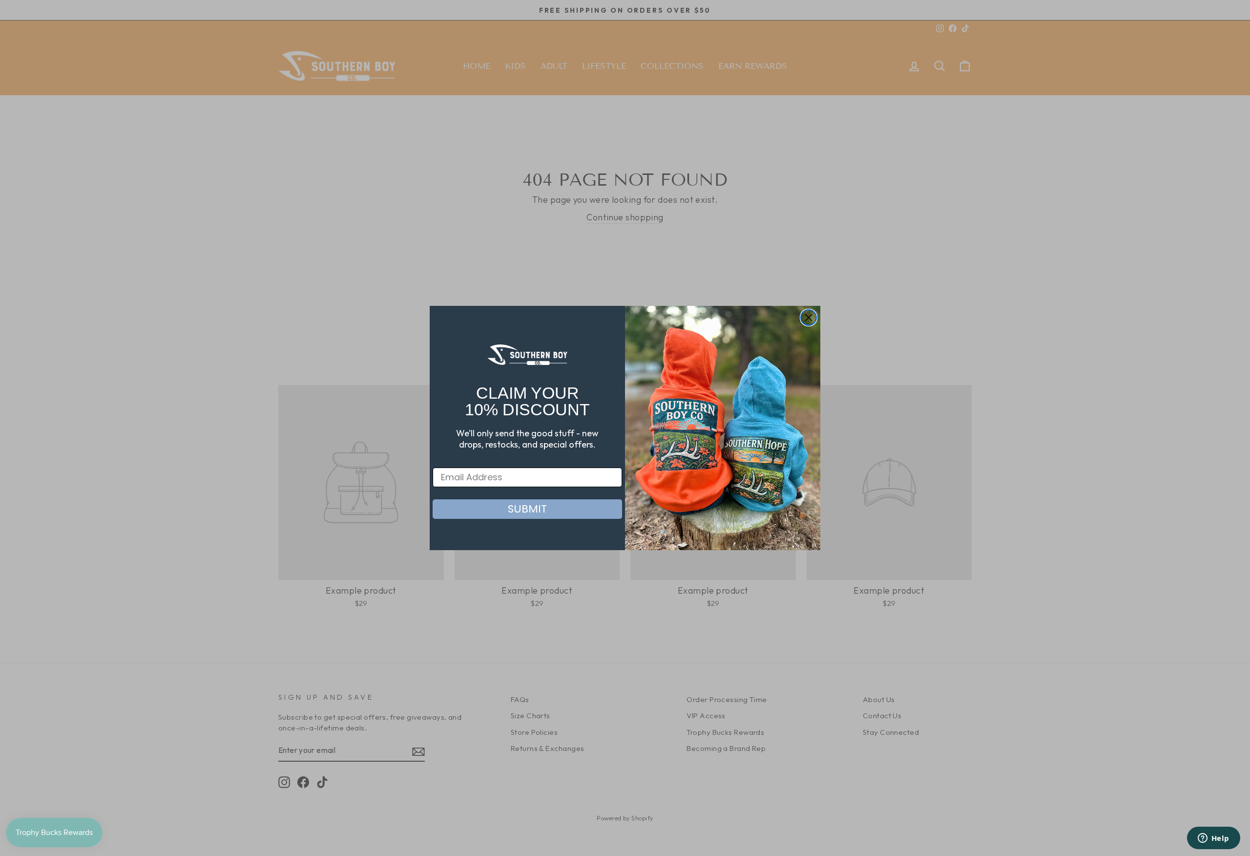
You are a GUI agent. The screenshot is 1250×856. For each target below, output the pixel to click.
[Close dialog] (808, 317)
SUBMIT (527, 508)
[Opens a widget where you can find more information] (1213, 839)
